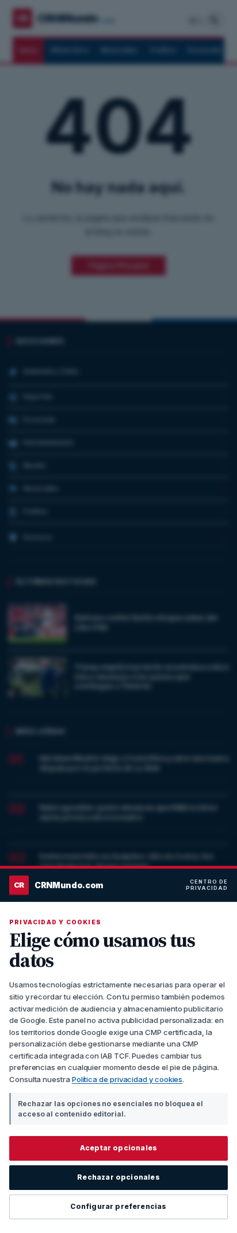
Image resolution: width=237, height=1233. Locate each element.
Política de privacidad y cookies (127, 1079)
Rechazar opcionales (118, 1177)
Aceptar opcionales (118, 1147)
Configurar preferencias (118, 1206)
